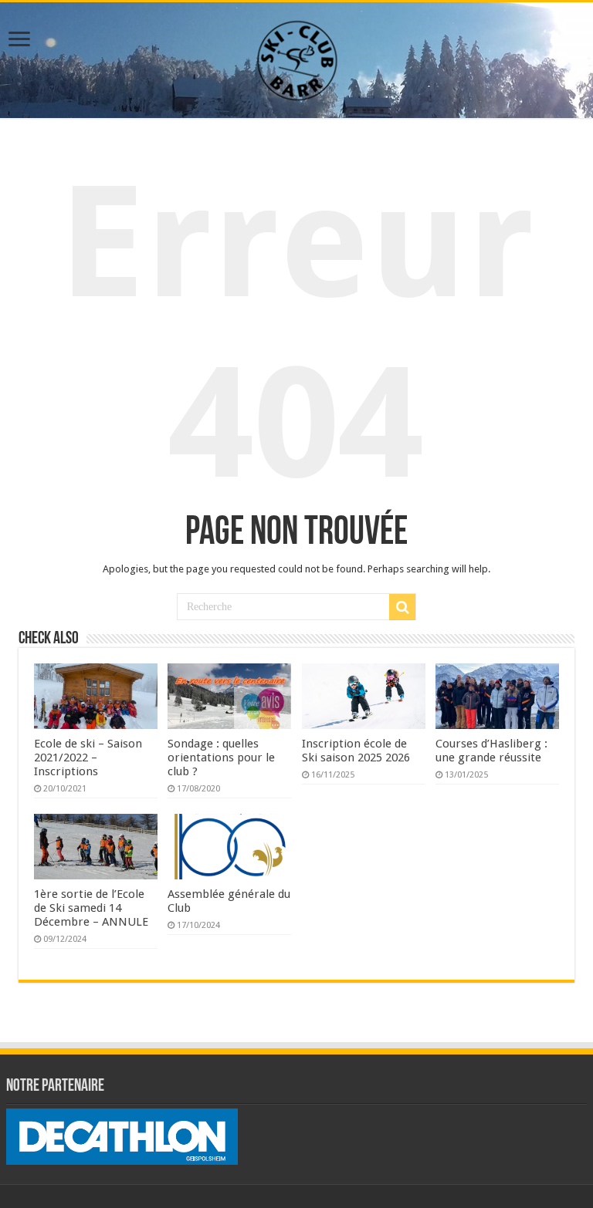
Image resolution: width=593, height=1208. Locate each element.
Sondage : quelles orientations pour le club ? (221, 757)
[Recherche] (402, 607)
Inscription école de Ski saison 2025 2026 (356, 750)
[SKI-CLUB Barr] (296, 57)
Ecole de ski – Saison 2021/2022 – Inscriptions (88, 757)
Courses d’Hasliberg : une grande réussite (491, 750)
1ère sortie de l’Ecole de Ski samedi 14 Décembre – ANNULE (91, 908)
